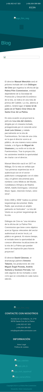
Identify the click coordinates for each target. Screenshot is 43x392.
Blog (6, 42)
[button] (22, 27)
